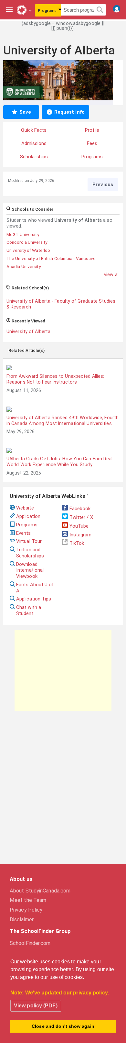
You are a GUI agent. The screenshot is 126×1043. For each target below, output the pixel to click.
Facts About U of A (35, 588)
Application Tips (33, 599)
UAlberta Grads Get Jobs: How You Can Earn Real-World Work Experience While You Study (60, 461)
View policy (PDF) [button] (36, 1005)
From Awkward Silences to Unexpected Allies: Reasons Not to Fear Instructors (55, 379)
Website (25, 508)
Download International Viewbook (30, 570)
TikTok (76, 543)
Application (28, 516)
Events (23, 533)
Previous (102, 184)
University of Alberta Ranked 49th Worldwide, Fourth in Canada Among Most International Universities (62, 420)
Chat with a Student (28, 610)
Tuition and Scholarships (30, 553)
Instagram (80, 535)
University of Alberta (28, 331)
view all (112, 274)
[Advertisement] (63, 670)
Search (100, 10)
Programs (26, 525)
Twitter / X (81, 517)
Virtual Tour (29, 541)
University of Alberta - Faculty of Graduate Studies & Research (60, 303)
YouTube (79, 526)
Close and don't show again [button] (63, 1026)
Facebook (80, 508)
